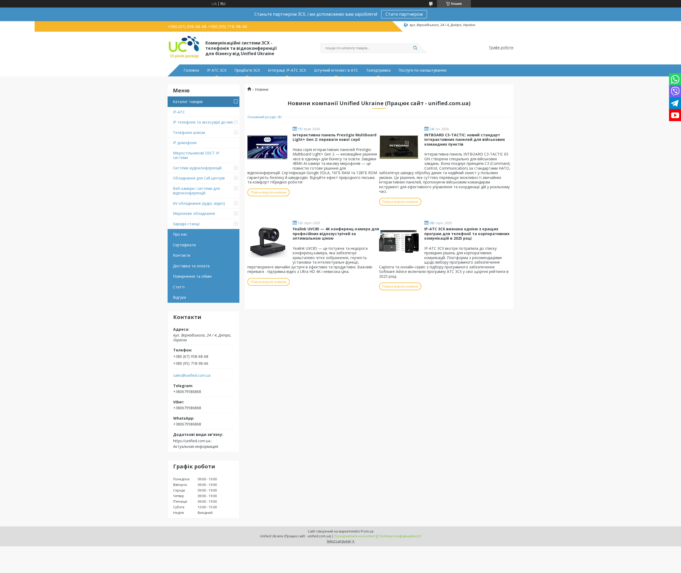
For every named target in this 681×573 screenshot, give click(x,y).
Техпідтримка (378, 70)
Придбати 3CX (247, 70)
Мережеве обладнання (194, 213)
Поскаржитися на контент (354, 536)
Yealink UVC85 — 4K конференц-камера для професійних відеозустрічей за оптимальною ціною (336, 233)
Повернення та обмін (192, 276)
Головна (191, 70)
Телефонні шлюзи (189, 132)
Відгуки (179, 297)
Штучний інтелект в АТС (336, 70)
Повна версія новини (268, 192)
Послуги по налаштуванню (422, 70)
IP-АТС (179, 111)
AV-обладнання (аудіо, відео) (199, 203)
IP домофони (185, 142)
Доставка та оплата (191, 265)
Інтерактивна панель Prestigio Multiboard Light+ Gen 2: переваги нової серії (334, 137)
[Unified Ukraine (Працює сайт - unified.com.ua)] (184, 47)
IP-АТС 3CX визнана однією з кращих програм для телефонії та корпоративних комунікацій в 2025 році (466, 233)
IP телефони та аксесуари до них (203, 122)
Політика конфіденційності (400, 536)
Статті (179, 286)
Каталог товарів (188, 101)
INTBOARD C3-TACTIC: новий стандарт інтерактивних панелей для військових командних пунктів (464, 139)
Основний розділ (261, 116)
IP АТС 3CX (216, 70)
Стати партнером (404, 14)
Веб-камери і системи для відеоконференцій (196, 191)
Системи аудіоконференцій (197, 167)
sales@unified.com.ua (191, 375)
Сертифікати (184, 244)
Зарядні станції (186, 223)
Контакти (181, 255)
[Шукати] (415, 48)
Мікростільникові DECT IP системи (196, 155)
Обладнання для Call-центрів (199, 178)
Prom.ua (367, 531)
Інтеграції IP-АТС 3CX (287, 70)
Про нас (180, 234)
